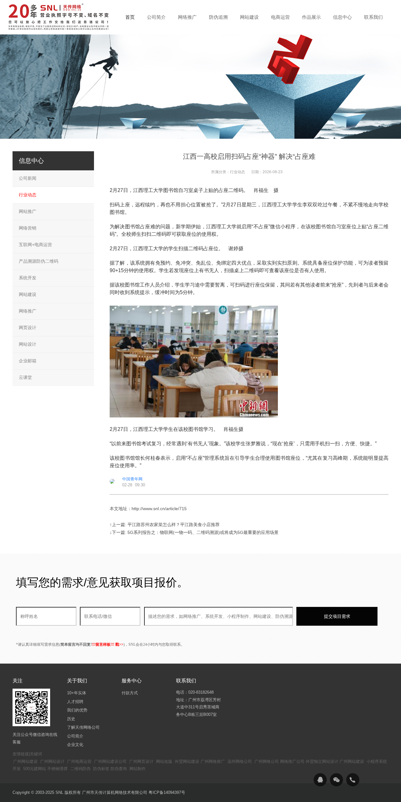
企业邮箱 (27, 360)
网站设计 (27, 344)
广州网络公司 (266, 761)
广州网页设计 (141, 761)
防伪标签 (101, 768)
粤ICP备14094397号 (166, 792)
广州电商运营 (79, 761)
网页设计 (27, 327)
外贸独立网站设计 (322, 761)
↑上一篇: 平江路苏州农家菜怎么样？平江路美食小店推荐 (165, 524)
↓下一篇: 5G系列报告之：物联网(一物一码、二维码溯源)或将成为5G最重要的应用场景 (194, 532)
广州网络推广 (212, 761)
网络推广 (27, 310)
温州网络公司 (239, 761)
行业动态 (237, 172)
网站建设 (27, 294)
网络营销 (27, 227)
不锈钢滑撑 (57, 768)
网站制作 (137, 768)
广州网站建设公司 (110, 761)
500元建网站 (34, 768)
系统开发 (27, 277)
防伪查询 (119, 768)
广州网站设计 (52, 761)
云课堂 (25, 377)
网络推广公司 (292, 761)
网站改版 (164, 761)
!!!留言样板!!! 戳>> (107, 644)
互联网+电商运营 (35, 244)
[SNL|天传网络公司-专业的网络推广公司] (59, 17)
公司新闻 (27, 178)
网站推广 (27, 211)
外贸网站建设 (187, 761)
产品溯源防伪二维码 (38, 261)
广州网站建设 (25, 761)
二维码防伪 (80, 768)
